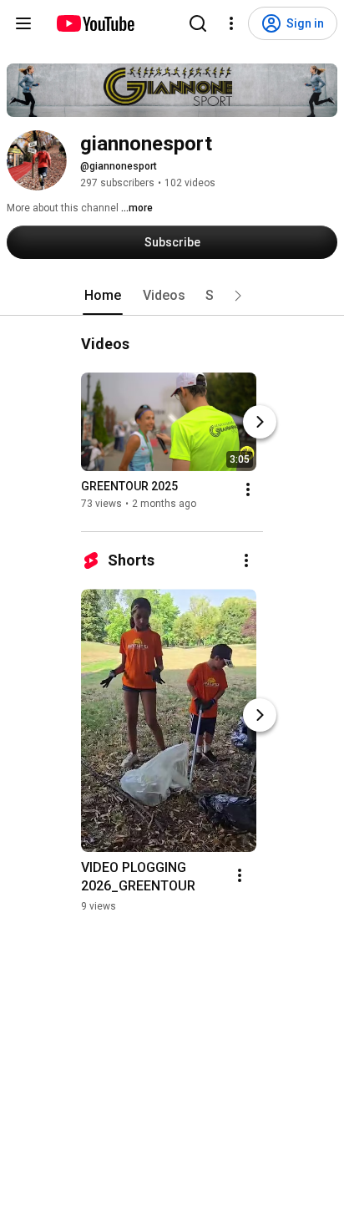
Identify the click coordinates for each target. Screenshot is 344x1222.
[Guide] (23, 23)
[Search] (198, 23)
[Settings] (231, 23)
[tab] (103, 296)
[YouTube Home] (94, 23)
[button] (238, 296)
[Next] (259, 422)
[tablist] (172, 296)
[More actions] (248, 489)
